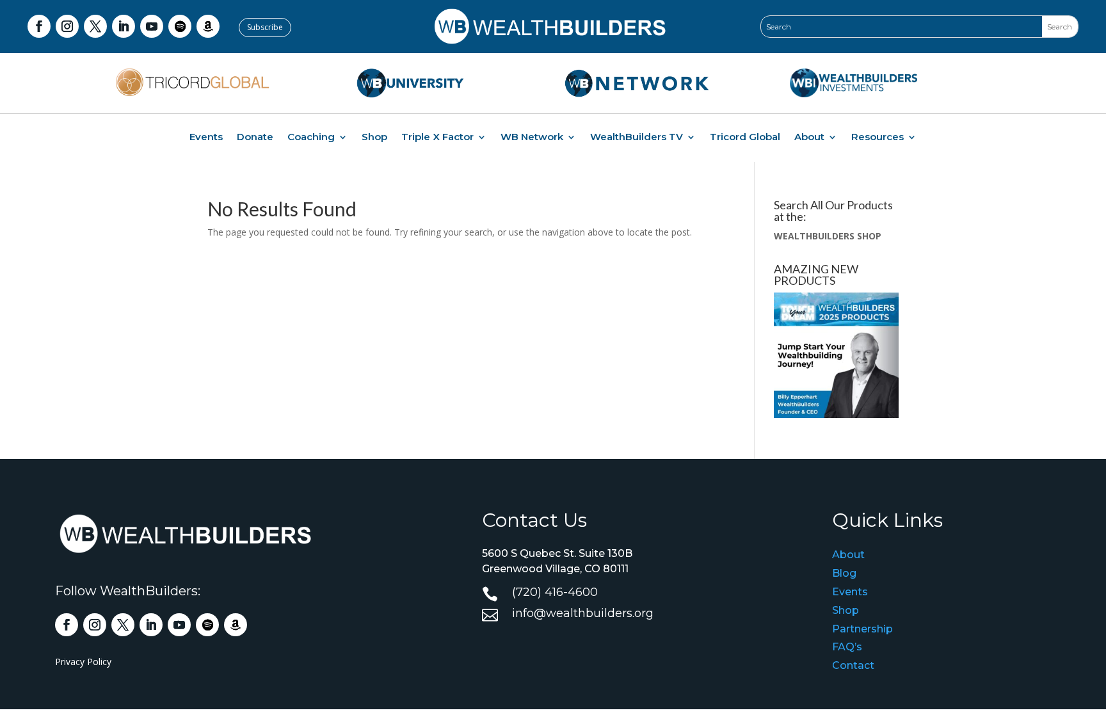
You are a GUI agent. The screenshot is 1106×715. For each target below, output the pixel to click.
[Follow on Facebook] (39, 26)
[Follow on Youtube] (151, 26)
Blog (844, 573)
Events (206, 138)
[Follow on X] (95, 26)
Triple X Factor (437, 138)
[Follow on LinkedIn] (123, 26)
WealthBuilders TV (636, 138)
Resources (877, 138)
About (809, 138)
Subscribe (265, 27)
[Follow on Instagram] (67, 26)
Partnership (862, 629)
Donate (255, 138)
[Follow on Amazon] (208, 26)
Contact (853, 665)
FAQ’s (847, 647)
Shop (374, 138)
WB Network (532, 138)
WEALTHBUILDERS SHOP (827, 236)
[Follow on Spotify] (179, 26)
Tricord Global (745, 138)
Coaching (311, 138)
